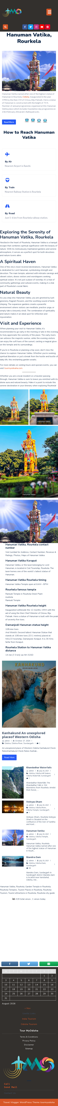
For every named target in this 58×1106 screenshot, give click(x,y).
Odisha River (17, 743)
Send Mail (10, 1087)
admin (7, 741)
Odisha (26, 96)
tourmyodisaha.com (13, 368)
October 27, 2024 (22, 741)
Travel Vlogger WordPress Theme (21, 1102)
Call (7, 1084)
